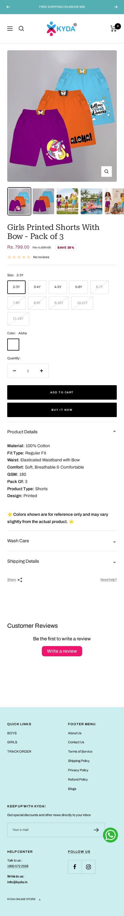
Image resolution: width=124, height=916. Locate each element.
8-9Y (37, 303)
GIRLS (12, 742)
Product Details (22, 431)
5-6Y (78, 287)
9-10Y (58, 303)
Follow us (79, 851)
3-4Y (37, 287)
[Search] (21, 28)
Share (11, 579)
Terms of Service (80, 751)
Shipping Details (23, 561)
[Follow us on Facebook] (75, 867)
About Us (75, 733)
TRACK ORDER (19, 751)
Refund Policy (78, 779)
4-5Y (57, 287)
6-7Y (99, 287)
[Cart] (113, 29)
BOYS (12, 733)
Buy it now (62, 409)
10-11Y (82, 303)
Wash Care (18, 540)
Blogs (72, 789)
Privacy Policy (78, 770)
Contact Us (76, 742)
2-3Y (16, 287)
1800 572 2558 (17, 866)
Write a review (62, 651)
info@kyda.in (17, 882)
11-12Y (18, 318)
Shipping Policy (79, 761)
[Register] (96, 830)
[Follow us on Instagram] (88, 867)
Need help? (109, 579)
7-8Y (16, 303)
